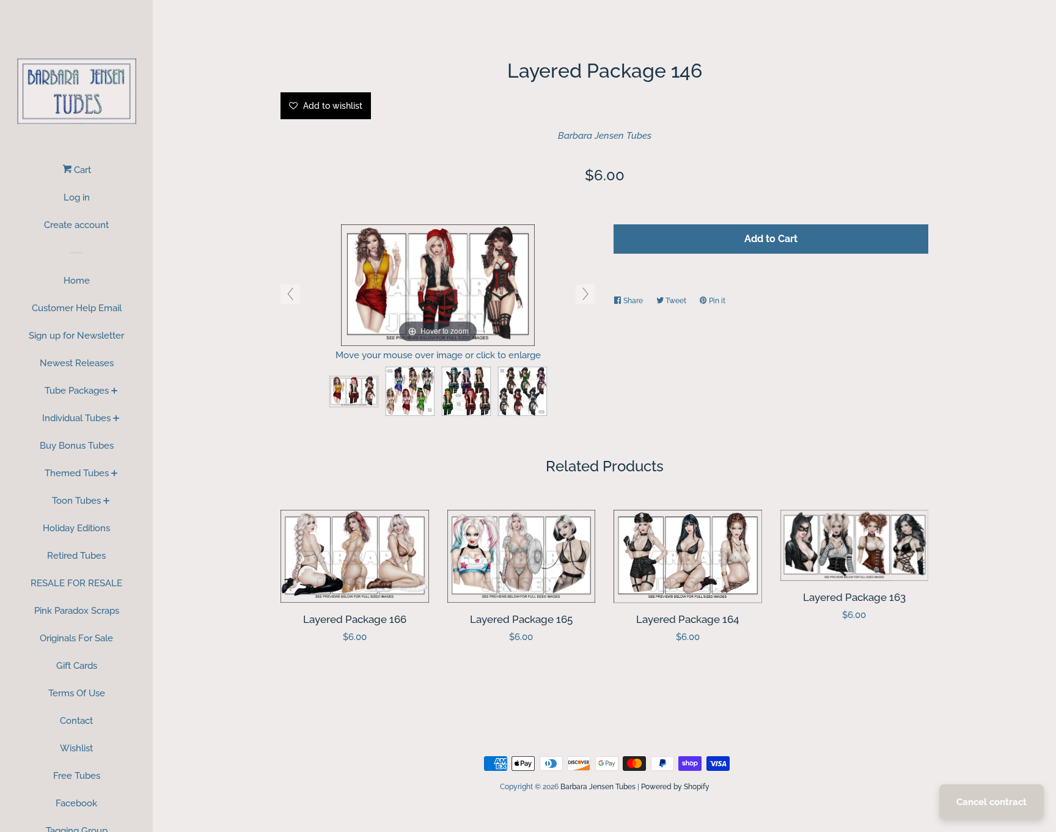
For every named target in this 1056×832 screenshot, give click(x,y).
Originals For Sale (76, 638)
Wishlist (76, 748)
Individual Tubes (76, 418)
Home (77, 280)
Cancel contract (991, 802)
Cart (81, 169)
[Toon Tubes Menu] (106, 502)
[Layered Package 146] (353, 391)
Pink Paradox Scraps (76, 610)
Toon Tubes (76, 500)
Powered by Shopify (675, 786)
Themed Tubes (77, 473)
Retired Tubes (76, 555)
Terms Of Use (76, 693)
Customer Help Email (77, 308)
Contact (76, 720)
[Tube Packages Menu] (114, 392)
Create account (76, 224)
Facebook (76, 803)
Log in (77, 197)
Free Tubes (76, 775)
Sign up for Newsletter (76, 335)
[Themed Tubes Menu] (114, 474)
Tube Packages (77, 390)
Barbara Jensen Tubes (604, 135)
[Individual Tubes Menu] (116, 419)
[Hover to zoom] (438, 284)
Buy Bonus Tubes (77, 445)
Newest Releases (77, 363)
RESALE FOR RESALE (76, 583)
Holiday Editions (76, 528)
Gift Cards (76, 665)
